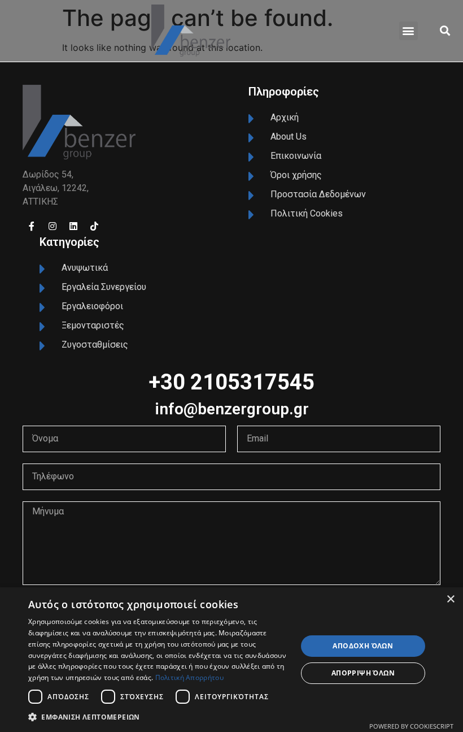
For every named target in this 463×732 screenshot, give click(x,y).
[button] (408, 30)
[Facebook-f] (32, 226)
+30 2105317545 (231, 382)
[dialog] (231, 659)
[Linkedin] (73, 226)
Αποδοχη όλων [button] (363, 646)
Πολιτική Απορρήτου (189, 677)
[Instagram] (52, 226)
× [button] (450, 599)
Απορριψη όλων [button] (363, 673)
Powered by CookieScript (411, 726)
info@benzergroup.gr (232, 409)
